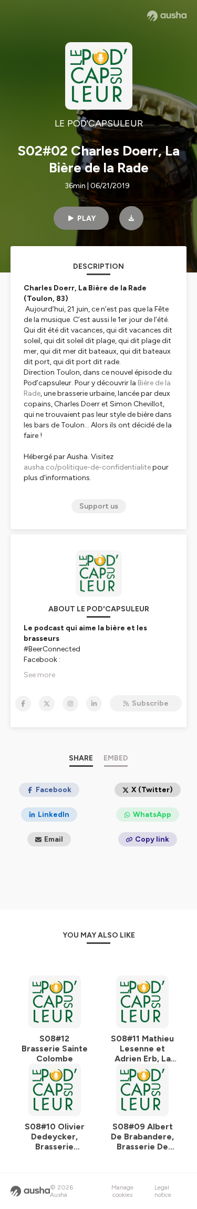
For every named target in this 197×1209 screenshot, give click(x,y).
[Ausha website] (166, 16)
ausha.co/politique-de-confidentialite (87, 467)
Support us (98, 506)
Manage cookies (122, 1191)
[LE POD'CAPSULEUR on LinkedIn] (94, 703)
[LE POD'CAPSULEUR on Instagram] (70, 703)
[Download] (131, 218)
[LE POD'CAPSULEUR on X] (47, 703)
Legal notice (162, 1191)
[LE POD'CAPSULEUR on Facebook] (23, 703)
